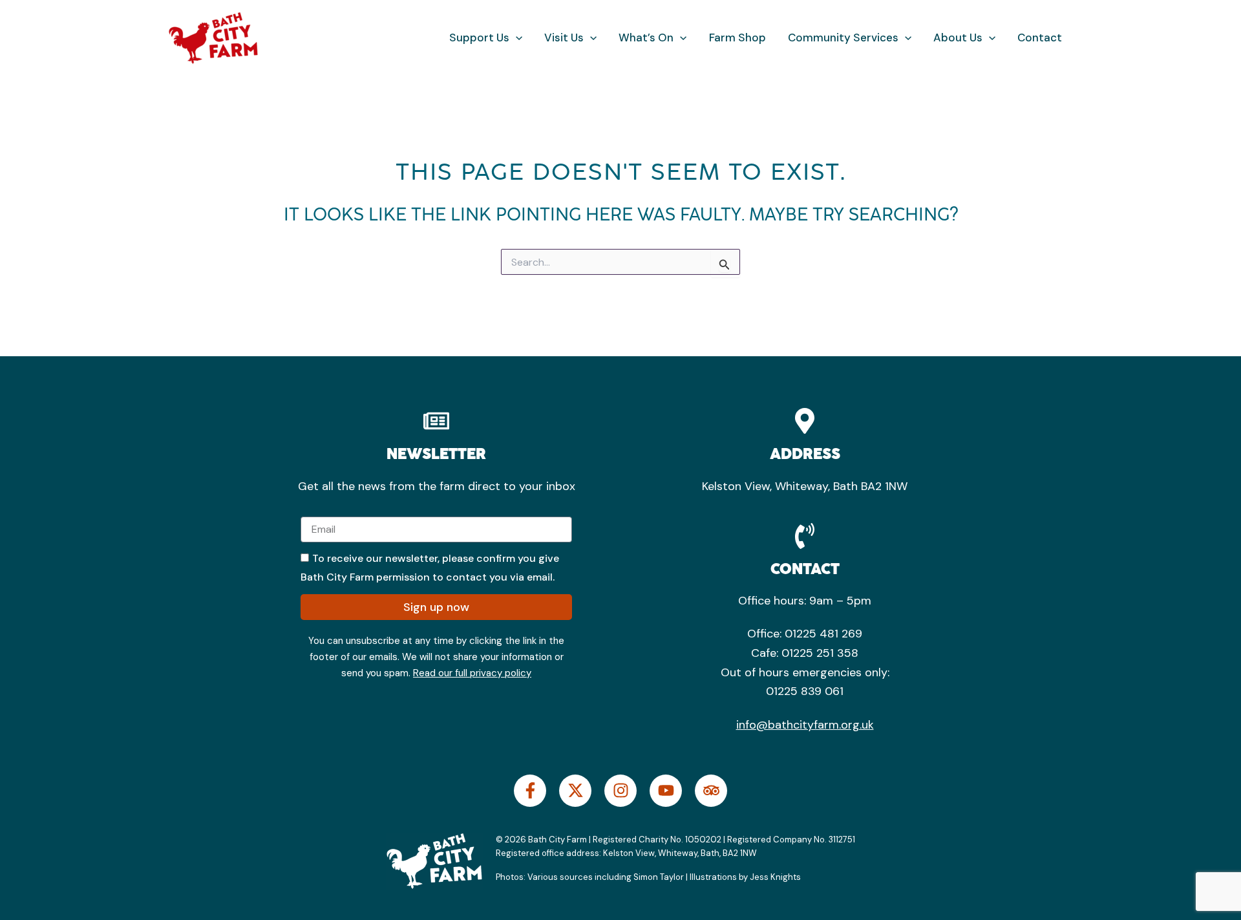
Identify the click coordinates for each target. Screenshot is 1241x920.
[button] (515, 38)
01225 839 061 (804, 691)
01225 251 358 (819, 653)
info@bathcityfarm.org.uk (805, 725)
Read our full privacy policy (472, 673)
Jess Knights (776, 877)
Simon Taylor (658, 877)
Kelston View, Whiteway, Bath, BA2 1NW (679, 853)
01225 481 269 (823, 633)
